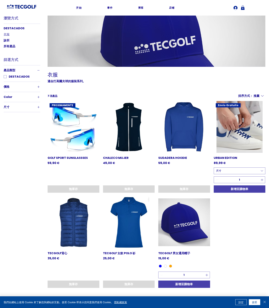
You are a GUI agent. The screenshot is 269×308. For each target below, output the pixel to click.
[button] (243, 7)
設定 (241, 302)
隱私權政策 (120, 302)
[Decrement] (216, 180)
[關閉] (264, 302)
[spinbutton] (239, 180)
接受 (254, 302)
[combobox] (240, 170)
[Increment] (262, 180)
